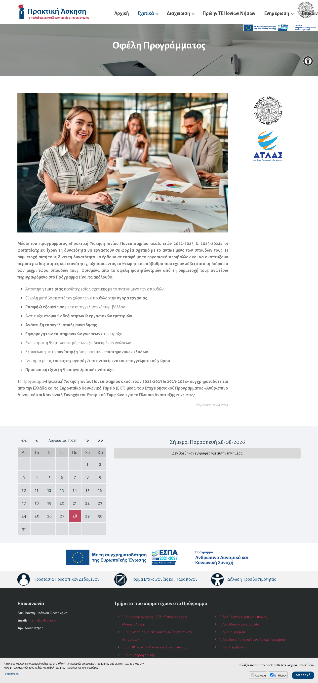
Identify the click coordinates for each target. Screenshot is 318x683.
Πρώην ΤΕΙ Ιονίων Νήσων (228, 13)
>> (100, 440)
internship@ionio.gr (42, 620)
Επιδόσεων (280, 675)
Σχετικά (145, 13)
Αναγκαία (260, 675)
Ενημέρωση (276, 13)
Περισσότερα (11, 673)
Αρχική (121, 13)
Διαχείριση (178, 13)
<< (24, 440)
